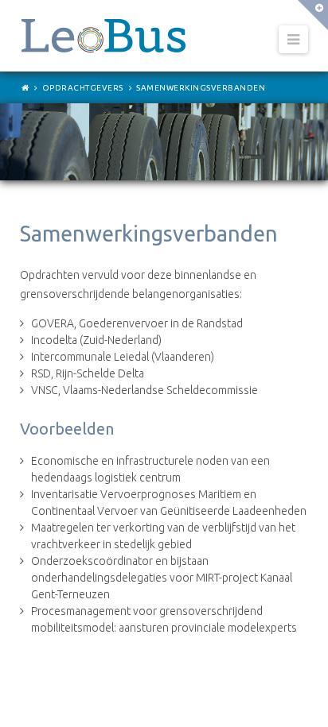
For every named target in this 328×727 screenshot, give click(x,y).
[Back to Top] (301, 700)
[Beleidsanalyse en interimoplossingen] (103, 36)
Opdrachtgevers (82, 87)
